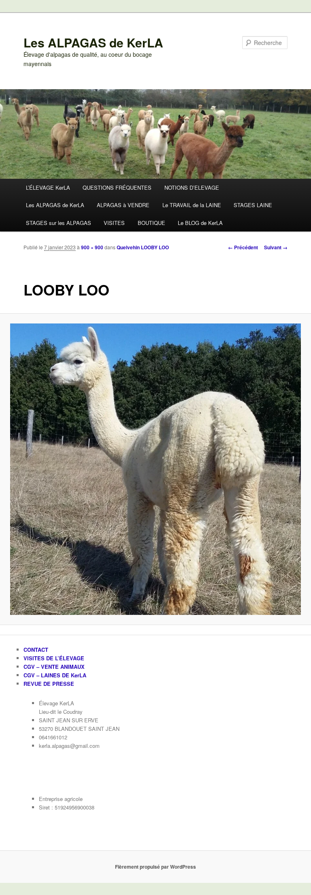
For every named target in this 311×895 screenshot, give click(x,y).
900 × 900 (92, 247)
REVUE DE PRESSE (48, 683)
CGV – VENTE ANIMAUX (54, 666)
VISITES (114, 223)
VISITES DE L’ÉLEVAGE (53, 658)
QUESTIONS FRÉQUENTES (117, 187)
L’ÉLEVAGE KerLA (48, 187)
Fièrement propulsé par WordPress (155, 866)
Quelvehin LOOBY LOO (143, 247)
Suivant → (276, 247)
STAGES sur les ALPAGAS (58, 223)
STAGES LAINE (253, 205)
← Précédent (243, 247)
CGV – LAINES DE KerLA (54, 675)
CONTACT (35, 649)
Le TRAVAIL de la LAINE (191, 205)
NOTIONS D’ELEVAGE (191, 187)
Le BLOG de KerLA (200, 223)
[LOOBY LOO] (155, 469)
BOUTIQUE (151, 223)
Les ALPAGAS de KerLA (93, 42)
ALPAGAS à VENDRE (123, 205)
